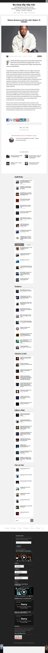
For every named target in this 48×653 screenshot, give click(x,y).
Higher (21, 127)
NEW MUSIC (39, 56)
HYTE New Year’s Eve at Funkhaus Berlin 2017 (24, 279)
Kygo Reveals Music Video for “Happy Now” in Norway (25, 254)
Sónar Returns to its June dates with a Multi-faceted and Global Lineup (25, 439)
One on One (19, 465)
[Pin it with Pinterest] (17, 120)
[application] (24, 557)
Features (18, 286)
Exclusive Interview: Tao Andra (26, 474)
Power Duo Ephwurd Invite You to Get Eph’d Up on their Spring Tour (26, 267)
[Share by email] (27, 120)
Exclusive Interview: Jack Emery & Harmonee (26, 506)
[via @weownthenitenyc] (11, 120)
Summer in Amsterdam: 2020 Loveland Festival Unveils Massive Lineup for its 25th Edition (26, 434)
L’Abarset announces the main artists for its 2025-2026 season (26, 370)
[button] (24, 557)
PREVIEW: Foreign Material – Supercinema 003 (25, 328)
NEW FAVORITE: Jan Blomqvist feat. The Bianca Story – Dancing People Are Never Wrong (25, 274)
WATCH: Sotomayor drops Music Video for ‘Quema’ (25, 200)
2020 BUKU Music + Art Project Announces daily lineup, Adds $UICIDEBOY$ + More (26, 193)
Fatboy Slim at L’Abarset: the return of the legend (25, 391)
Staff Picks (19, 177)
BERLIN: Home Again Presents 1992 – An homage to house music (25, 315)
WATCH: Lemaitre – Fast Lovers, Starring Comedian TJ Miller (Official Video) (35, 156)
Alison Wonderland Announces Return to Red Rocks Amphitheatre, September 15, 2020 (26, 341)
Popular (19, 244)
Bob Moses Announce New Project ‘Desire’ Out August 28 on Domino (26, 309)
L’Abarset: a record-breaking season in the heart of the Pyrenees (25, 358)
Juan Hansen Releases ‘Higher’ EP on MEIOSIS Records (16, 156)
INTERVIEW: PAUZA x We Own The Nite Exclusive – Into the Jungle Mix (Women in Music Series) (25, 238)
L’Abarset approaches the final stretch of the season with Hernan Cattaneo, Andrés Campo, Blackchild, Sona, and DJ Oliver (26, 384)
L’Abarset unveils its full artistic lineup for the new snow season (25, 397)
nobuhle (27, 127)
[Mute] (28, 560)
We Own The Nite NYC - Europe (17, 56)
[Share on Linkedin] (21, 120)
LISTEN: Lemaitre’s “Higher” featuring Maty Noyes (34, 163)
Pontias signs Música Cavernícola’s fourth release (25, 347)
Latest (29, 244)
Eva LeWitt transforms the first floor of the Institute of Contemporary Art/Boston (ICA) (26, 182)
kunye (24, 127)
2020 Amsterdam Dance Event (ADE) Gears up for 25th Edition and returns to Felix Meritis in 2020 (26, 427)
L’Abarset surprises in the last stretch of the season (26, 403)
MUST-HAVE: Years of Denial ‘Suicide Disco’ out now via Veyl (25, 206)
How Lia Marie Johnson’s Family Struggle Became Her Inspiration (26, 248)
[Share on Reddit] (14, 120)
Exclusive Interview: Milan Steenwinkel (25, 494)
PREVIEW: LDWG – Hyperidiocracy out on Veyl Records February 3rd (25, 445)
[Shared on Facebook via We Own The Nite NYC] (7, 120)
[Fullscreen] (30, 560)
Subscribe (18, 546)
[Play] (17, 560)
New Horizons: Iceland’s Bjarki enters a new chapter (25, 212)
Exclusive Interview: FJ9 (24, 512)
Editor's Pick (20, 410)
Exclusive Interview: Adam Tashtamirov (25, 488)
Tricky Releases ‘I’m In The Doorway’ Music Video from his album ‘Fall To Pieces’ (26, 297)
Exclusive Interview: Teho (25, 499)
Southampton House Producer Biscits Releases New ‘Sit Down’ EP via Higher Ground (26, 334)
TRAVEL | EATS (21, 354)
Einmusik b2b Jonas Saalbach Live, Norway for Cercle (26, 231)
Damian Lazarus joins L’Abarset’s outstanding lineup (26, 364)
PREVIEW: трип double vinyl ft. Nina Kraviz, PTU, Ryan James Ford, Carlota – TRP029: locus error (25, 459)
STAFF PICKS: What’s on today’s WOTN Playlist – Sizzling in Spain (24, 225)
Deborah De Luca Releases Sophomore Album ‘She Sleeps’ (25, 414)
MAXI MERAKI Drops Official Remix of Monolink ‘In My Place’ (26, 290)
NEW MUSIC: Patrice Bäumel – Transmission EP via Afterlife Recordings (25, 187)
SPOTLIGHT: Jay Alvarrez (24, 259)
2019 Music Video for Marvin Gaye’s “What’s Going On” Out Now (26, 218)
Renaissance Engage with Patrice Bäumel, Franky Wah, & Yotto (26, 420)
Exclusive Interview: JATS (25, 468)
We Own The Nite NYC (24, 4)
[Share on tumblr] (24, 120)
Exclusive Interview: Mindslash (26, 480)
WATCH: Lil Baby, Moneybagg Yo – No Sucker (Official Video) (26, 322)
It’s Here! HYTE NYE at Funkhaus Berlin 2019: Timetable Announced (26, 452)
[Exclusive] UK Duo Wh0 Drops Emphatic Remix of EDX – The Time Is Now (26, 303)
